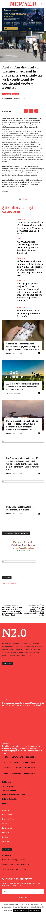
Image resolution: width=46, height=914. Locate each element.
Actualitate (7, 94)
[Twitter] (31, 111)
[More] (41, 111)
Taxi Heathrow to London (11, 583)
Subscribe (23, 897)
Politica (15, 94)
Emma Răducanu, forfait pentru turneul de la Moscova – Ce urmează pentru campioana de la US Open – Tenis (12, 611)
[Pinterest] (36, 111)
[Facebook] (26, 111)
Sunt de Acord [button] (35, 910)
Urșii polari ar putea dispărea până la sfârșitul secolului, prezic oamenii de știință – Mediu (34, 611)
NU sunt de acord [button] (20, 910)
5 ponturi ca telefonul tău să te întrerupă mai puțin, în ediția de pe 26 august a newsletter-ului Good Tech (30, 228)
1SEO (7, 393)
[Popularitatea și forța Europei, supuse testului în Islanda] (8, 312)
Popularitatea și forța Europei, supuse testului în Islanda (29, 313)
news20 (9, 98)
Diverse (19, 238)
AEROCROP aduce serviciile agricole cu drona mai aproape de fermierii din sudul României (28, 247)
